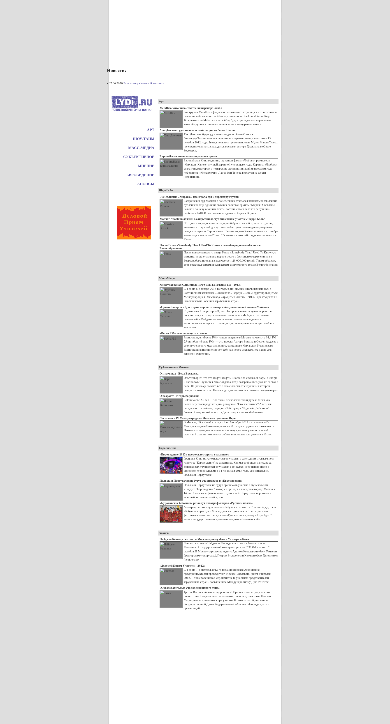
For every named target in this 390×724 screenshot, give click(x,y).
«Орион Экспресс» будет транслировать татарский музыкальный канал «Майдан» (214, 307)
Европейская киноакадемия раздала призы (188, 156)
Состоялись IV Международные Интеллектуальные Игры (198, 418)
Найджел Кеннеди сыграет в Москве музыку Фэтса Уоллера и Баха (204, 539)
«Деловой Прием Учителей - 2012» (182, 565)
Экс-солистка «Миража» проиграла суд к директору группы (199, 196)
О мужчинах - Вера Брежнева (179, 373)
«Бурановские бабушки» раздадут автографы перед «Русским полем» (206, 503)
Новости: (116, 70)
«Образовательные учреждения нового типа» (190, 587)
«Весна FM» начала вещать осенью (183, 333)
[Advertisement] (195, 31)
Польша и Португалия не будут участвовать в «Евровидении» (201, 480)
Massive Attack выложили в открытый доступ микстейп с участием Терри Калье (212, 219)
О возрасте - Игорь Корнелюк (179, 396)
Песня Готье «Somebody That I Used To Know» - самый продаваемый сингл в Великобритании (210, 247)
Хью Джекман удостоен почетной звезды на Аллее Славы (197, 130)
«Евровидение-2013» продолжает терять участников (194, 454)
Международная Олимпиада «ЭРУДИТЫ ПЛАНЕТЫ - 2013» (200, 284)
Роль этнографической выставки (143, 83)
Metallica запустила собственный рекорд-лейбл (191, 108)
